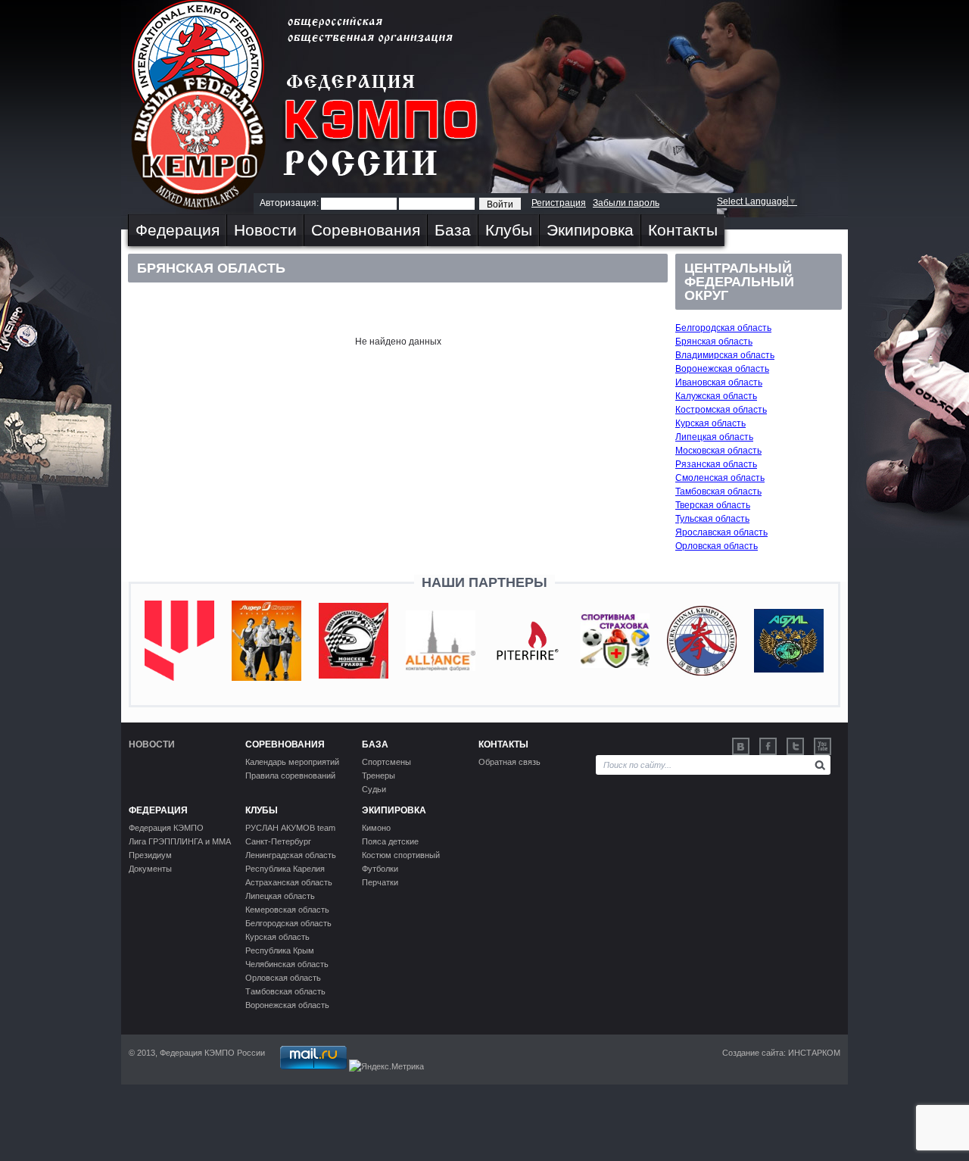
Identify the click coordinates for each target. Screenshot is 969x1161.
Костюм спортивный (401, 855)
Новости (265, 230)
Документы (150, 868)
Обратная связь (509, 761)
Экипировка (590, 230)
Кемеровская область (287, 909)
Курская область (710, 423)
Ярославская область (721, 532)
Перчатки (380, 882)
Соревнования (365, 230)
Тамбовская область (718, 491)
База (453, 230)
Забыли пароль (626, 203)
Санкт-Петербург (278, 841)
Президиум (150, 855)
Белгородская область (723, 328)
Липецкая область (714, 437)
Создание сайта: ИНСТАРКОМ (781, 1052)
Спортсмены (386, 761)
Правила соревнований (290, 775)
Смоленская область (720, 478)
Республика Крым (279, 950)
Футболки (380, 868)
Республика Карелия (285, 868)
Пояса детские (390, 841)
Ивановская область (718, 382)
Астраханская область (288, 882)
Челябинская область (287, 964)
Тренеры (378, 775)
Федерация (178, 230)
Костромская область (721, 409)
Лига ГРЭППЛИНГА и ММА (180, 841)
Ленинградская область (290, 855)
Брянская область (713, 341)
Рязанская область (716, 464)
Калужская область (716, 396)
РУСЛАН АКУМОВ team (290, 827)
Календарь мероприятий (292, 761)
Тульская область (712, 518)
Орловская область (716, 546)
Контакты (683, 230)
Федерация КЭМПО (166, 827)
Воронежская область (722, 369)
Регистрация (558, 203)
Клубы (508, 230)
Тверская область (712, 505)
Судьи (374, 789)
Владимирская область (724, 355)
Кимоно (376, 827)
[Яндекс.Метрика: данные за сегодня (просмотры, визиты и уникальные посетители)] (386, 1066)
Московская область (718, 450)
